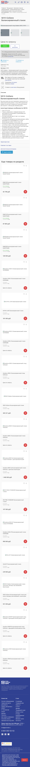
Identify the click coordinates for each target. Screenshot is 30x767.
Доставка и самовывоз (7, 717)
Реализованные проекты (20, 716)
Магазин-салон (20, 718)
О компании (19, 701)
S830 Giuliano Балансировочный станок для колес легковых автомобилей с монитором (14, 595)
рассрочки (10, 56)
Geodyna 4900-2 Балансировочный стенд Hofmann (14, 374)
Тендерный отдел (20, 710)
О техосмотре (5, 710)
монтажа (13, 87)
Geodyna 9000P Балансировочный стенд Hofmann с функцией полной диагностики (14, 627)
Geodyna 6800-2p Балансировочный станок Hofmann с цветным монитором (14, 468)
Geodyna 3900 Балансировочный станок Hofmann (13, 659)
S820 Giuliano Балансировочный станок (13, 405)
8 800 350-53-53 (7, 731)
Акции (3, 711)
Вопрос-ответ (19, 712)
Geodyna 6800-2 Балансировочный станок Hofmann (14, 436)
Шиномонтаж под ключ (7, 720)
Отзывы (18, 713)
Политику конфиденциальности (9, 765)
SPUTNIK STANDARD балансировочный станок (13, 500)
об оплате (14, 82)
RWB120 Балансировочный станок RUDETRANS (12, 215)
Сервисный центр (6, 703)
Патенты (3, 715)
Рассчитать (8, 80)
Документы (4, 705)
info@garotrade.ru (6, 727)
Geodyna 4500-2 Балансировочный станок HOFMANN (14, 279)
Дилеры (18, 708)
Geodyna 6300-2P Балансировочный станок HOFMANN (14, 532)
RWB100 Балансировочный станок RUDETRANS (12, 183)
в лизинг (12, 83)
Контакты (18, 720)
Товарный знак (20, 703)
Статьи (18, 706)
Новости (18, 705)
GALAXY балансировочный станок (12, 564)
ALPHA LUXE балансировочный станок (13, 310)
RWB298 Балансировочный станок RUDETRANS (12, 247)
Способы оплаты (5, 718)
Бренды (3, 713)
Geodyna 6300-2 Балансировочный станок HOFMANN (14, 341)
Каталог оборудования (7, 701)
